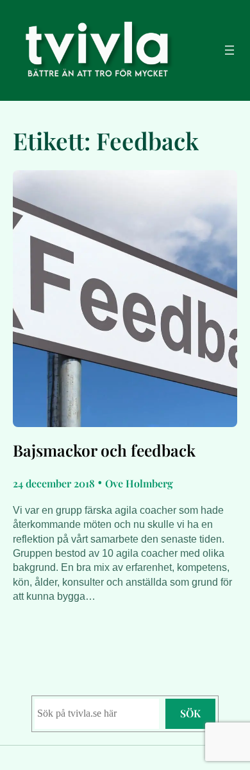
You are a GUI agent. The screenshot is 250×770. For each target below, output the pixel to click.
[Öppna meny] (229, 50)
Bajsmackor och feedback (104, 450)
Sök (190, 713)
